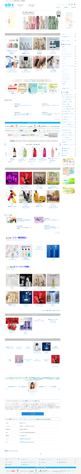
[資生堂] (30, 126)
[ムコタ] (28, 135)
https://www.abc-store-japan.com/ (27, 443)
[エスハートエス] (17, 126)
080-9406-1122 (23, 437)
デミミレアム (53, 259)
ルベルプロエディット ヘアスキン (39, 333)
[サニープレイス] (21, 126)
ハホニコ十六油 (10, 366)
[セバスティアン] (44, 126)
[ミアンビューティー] (19, 135)
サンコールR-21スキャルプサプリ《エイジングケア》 (25, 205)
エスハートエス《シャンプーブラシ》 (39, 70)
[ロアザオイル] (42, 135)
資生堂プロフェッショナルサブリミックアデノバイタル (53, 334)
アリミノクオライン (53, 306)
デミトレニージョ (18, 366)
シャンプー (12, 140)
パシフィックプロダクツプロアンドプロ (39, 306)
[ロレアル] (46, 135)
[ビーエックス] (48, 130)
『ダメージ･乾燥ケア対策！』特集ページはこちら (51, 311)
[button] (74, 21)
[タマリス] (53, 126)
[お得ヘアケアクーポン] (69, 170)
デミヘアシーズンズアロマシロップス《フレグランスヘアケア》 (53, 205)
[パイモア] (35, 130)
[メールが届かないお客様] (69, 189)
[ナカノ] (12, 130)
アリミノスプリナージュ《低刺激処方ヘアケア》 (25, 52)
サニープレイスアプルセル (26, 306)
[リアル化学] (32, 135)
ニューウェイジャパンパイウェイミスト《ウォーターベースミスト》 (12, 70)
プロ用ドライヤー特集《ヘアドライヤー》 (53, 70)
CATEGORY (20, 5)
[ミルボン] (23, 135)
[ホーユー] (10, 135)
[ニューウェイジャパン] (26, 130)
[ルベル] (37, 135)
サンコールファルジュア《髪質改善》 (39, 52)
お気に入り (58, 7)
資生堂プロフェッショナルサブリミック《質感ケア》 (12, 52)
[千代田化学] (57, 126)
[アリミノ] (7, 126)
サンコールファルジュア (39, 289)
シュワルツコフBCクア (46, 366)
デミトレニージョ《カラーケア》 (53, 52)
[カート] (72, 4)
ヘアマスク (25, 140)
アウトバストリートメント (33, 140)
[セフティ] (48, 126)
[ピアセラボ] (44, 130)
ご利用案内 (66, 7)
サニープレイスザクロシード (12, 333)
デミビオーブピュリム (25, 334)
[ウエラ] (12, 126)
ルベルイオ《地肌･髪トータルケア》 (12, 205)
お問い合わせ (73, 7)
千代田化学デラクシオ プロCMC (26, 259)
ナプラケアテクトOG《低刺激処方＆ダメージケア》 (53, 187)
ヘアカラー (48, 140)
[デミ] (7, 130)
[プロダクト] (58, 130)
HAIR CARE (31, 5)
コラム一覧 (33, 415)
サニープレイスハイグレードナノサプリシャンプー (39, 260)
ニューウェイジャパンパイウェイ (28, 366)
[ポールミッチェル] (14, 135)
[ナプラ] (17, 130)
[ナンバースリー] (21, 130)
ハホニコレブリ (12, 289)
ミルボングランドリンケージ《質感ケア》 (12, 187)
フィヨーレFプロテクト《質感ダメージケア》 (39, 205)
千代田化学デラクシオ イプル (55, 354)
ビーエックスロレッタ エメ (19, 354)
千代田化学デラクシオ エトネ (53, 289)
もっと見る (57, 119)
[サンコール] (26, 126)
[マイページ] (75, 4)
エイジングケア (54, 140)
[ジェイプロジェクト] (35, 126)
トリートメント (18, 140)
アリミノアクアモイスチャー (37, 366)
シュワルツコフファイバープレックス (37, 354)
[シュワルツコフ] (39, 126)
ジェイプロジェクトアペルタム (26, 289)
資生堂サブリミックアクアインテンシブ (12, 306)
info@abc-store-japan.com (25, 440)
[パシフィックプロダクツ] (39, 130)
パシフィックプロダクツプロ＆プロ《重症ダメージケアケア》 (26, 187)
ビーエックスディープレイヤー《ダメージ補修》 (39, 187)
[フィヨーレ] (53, 130)
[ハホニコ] (30, 130)
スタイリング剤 (42, 140)
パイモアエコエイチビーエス (12, 259)
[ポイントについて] (69, 181)
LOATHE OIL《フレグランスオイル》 (25, 70)
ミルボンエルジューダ (28, 354)
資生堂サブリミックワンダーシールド (10, 354)
